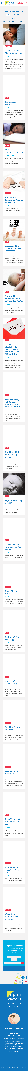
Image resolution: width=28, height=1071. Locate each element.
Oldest (11, 21)
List (7, 14)
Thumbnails (18, 14)
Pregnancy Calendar (14, 1028)
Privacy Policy (11, 1069)
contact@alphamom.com (14, 1003)
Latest (5, 21)
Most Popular (20, 21)
